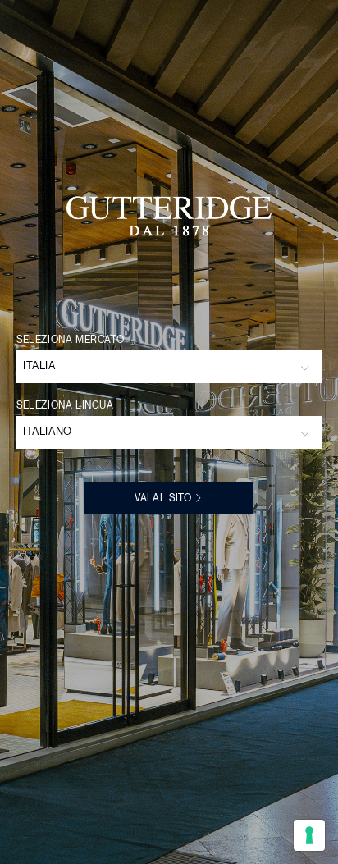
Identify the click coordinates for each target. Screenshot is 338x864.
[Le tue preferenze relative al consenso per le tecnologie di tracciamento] (309, 835)
